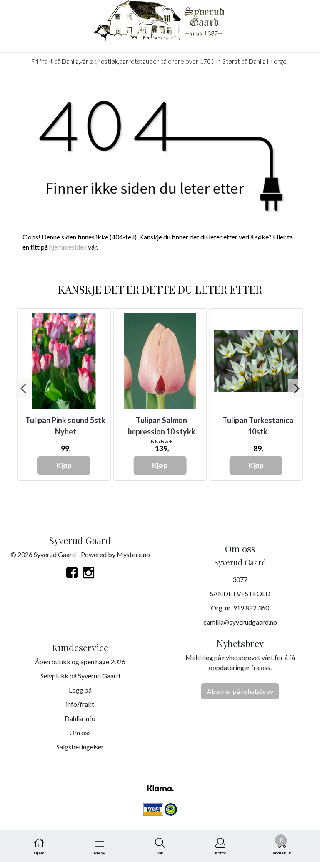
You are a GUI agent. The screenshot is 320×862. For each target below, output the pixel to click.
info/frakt (80, 704)
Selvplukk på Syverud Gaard (80, 676)
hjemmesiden (68, 247)
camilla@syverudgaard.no (240, 622)
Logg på (80, 690)
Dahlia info (80, 718)
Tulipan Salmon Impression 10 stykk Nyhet (161, 431)
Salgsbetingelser (80, 747)
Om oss (80, 732)
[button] (24, 388)
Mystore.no (133, 554)
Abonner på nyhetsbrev (240, 691)
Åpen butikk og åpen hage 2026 (80, 661)
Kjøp (64, 465)
